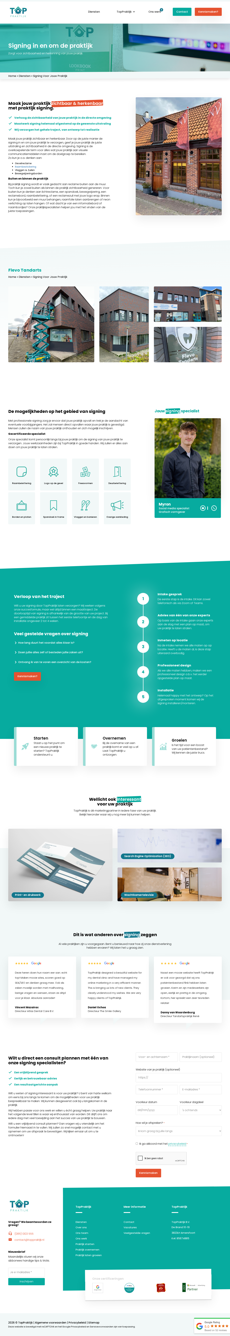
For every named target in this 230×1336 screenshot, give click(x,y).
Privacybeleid (77, 1322)
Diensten (94, 12)
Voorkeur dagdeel (191, 1102)
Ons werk (155, 12)
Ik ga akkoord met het (163, 1144)
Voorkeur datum (146, 1102)
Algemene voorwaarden (50, 1322)
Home (12, 76)
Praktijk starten (85, 1244)
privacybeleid (177, 1144)
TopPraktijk (124, 12)
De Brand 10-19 (181, 1227)
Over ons (81, 1227)
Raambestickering (25, 166)
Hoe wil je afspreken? (150, 1123)
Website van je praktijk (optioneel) (158, 1069)
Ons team (82, 1233)
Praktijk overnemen (87, 1249)
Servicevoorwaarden (101, 1326)
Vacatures (130, 1227)
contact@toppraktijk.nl (26, 1240)
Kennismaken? (208, 12)
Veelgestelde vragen (137, 1233)
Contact (182, 12)
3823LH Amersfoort (183, 1233)
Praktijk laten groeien (89, 1255)
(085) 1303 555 (21, 1234)
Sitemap (93, 1322)
